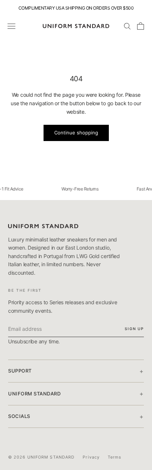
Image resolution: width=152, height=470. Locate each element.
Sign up (134, 328)
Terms (115, 457)
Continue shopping (76, 132)
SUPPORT (76, 371)
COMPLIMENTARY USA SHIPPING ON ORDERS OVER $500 (76, 8)
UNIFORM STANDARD (76, 393)
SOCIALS (76, 416)
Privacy (91, 457)
